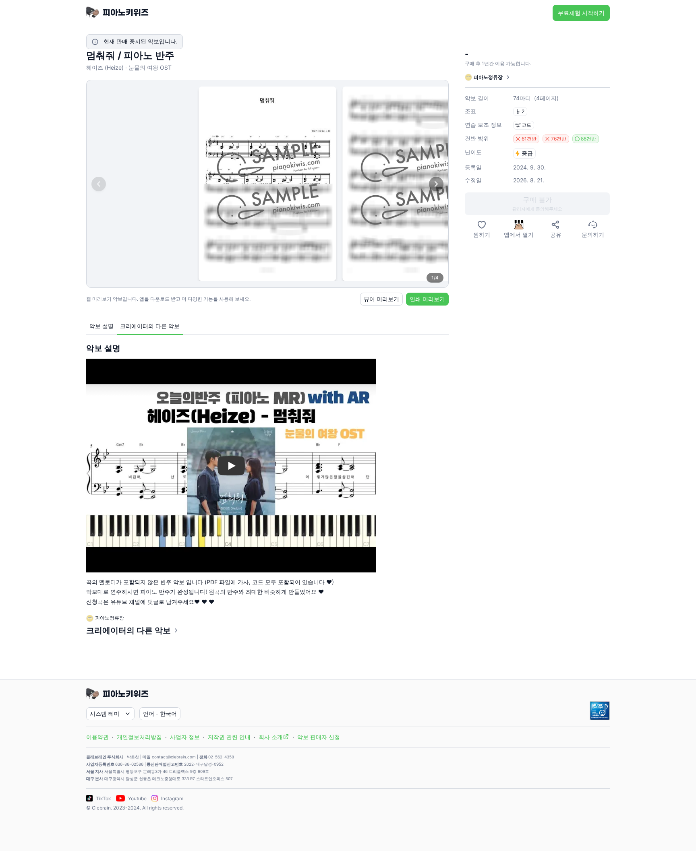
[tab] (101, 326)
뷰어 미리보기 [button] (381, 298)
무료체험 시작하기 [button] (581, 12)
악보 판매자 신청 (318, 736)
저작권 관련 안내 (229, 736)
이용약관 (97, 736)
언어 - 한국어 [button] (160, 713)
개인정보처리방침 (139, 736)
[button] (537, 203)
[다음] (436, 184)
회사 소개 (271, 736)
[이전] (98, 184)
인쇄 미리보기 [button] (427, 298)
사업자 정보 (185, 736)
